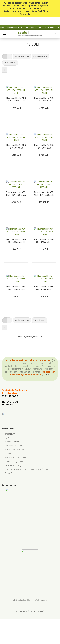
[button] (4, 56)
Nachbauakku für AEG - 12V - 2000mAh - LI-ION (16, 99)
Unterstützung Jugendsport (16, 461)
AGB (7, 438)
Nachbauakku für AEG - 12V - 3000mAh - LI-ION (16, 287)
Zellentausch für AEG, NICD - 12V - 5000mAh (44, 193)
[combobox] (22, 56)
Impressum (10, 434)
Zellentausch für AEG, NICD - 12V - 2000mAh (16, 193)
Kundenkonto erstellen (14, 450)
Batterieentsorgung (13, 465)
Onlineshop (20, 611)
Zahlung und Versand (14, 442)
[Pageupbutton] (52, 639)
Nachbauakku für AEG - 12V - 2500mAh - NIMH (44, 99)
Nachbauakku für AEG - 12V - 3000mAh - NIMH (16, 146)
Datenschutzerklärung (14, 446)
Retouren (9, 453)
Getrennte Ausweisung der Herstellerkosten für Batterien (28, 469)
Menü (4, 34)
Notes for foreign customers (16, 457)
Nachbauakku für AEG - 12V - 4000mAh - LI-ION (16, 240)
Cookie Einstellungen (13, 473)
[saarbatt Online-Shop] (30, 34)
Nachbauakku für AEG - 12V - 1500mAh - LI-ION (44, 240)
